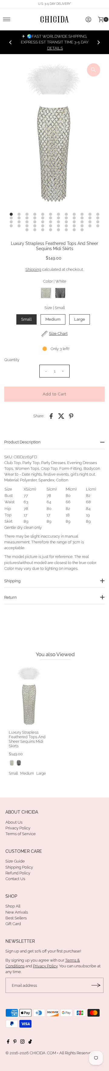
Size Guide (15, 861)
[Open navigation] (7, 19)
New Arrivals (16, 912)
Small (26, 319)
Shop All (12, 906)
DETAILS (55, 48)
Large (79, 319)
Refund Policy (17, 873)
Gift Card (13, 923)
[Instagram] (22, 1042)
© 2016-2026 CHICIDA (25, 1053)
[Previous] (11, 42)
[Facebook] (8, 1042)
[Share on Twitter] (61, 416)
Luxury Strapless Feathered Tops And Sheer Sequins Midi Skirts (27, 739)
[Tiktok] (30, 1042)
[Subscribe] (96, 985)
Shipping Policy (19, 867)
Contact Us (15, 878)
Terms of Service (20, 834)
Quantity (11, 359)
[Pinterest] (15, 1042)
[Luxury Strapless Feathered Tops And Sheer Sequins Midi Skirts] (29, 696)
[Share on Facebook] (51, 416)
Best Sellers (16, 918)
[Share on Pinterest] (71, 416)
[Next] (98, 42)
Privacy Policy (17, 828)
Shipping (33, 269)
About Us (13, 822)
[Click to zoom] (93, 70)
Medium (53, 319)
